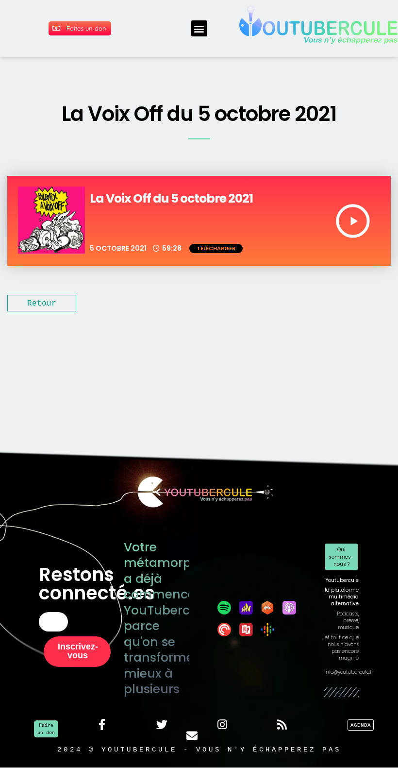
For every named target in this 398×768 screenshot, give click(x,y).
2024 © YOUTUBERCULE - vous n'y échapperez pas (199, 749)
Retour (41, 303)
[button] (199, 28)
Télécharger (216, 248)
